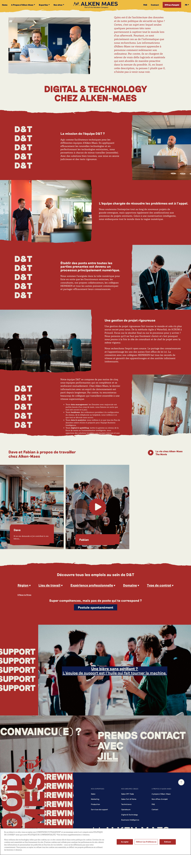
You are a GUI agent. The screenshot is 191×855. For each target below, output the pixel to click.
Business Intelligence (130, 820)
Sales (93, 794)
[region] (95, 841)
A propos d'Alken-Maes (161, 794)
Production (95, 804)
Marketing (95, 799)
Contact (155, 809)
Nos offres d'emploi (160, 799)
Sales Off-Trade (127, 794)
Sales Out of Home (128, 799)
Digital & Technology (129, 815)
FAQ (153, 804)
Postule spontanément (95, 607)
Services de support (99, 809)
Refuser (167, 842)
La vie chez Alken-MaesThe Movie (169, 453)
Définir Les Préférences (146, 842)
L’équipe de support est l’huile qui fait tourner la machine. (115, 670)
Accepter (125, 842)
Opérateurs (125, 809)
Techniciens (126, 804)
